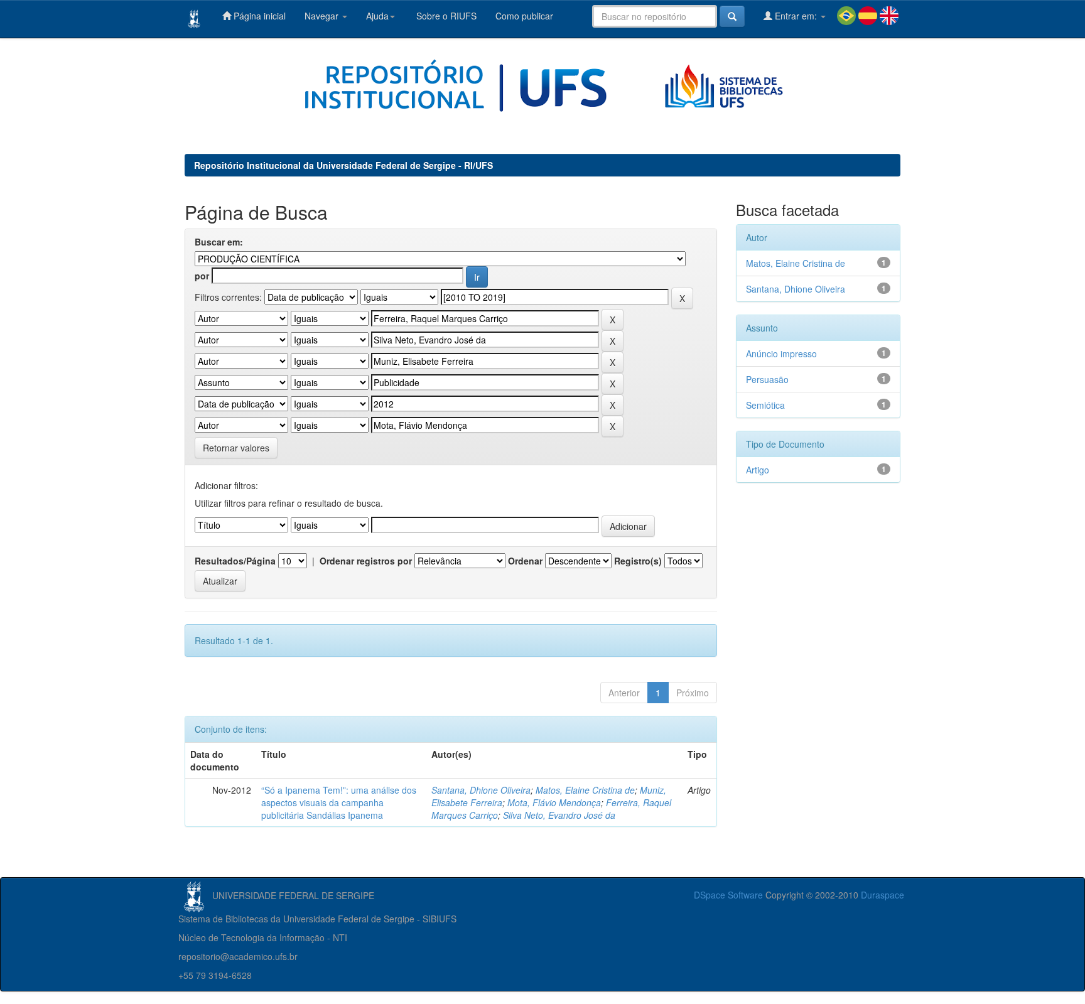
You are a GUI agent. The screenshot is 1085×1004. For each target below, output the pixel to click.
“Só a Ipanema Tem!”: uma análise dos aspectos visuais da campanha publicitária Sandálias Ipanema (338, 802)
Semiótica (765, 405)
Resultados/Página (235, 560)
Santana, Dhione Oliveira (481, 790)
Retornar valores (236, 447)
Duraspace (882, 894)
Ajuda (377, 15)
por (202, 275)
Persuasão (767, 379)
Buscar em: (219, 241)
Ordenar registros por (366, 560)
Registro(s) (638, 560)
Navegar (323, 15)
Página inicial (258, 15)
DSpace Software (728, 894)
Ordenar (525, 560)
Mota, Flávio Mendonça (554, 802)
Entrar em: (795, 15)
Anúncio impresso (781, 353)
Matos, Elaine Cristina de (585, 790)
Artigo (757, 469)
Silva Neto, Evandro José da (559, 815)
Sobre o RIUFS (445, 15)
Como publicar (524, 15)
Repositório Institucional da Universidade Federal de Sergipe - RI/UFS (343, 165)
